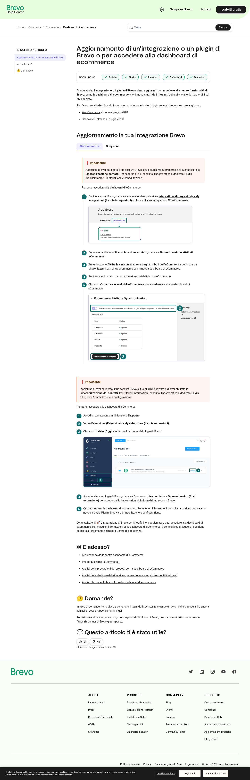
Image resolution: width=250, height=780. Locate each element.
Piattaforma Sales (136, 717)
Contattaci (210, 709)
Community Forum (176, 731)
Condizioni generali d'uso (168, 764)
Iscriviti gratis (231, 9)
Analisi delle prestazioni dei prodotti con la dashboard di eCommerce (123, 568)
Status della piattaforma (217, 724)
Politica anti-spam (130, 764)
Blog (168, 702)
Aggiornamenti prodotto (217, 731)
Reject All (190, 773)
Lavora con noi (96, 702)
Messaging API (135, 724)
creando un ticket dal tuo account (176, 606)
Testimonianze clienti (177, 724)
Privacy (147, 764)
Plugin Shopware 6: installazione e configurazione (130, 512)
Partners (170, 717)
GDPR (91, 724)
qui (120, 610)
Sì (85, 641)
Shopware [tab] (112, 146)
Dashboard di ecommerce (79, 27)
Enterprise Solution (137, 731)
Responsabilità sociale (100, 717)
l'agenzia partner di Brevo (92, 621)
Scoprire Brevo (181, 9)
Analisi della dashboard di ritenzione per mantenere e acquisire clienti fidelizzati (129, 575)
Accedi (206, 9)
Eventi (169, 709)
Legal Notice (191, 764)
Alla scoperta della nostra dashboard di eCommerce (113, 555)
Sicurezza (93, 731)
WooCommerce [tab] (89, 146)
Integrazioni (211, 739)
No (98, 641)
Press (91, 709)
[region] (125, 773)
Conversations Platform (140, 709)
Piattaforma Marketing (139, 702)
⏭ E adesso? (24, 64)
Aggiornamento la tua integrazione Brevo (40, 57)
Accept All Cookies (215, 773)
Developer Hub (213, 717)
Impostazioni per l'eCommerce (100, 561)
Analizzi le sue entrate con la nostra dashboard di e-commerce (119, 582)
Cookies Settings (166, 773)
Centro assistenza (214, 702)
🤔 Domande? (25, 70)
